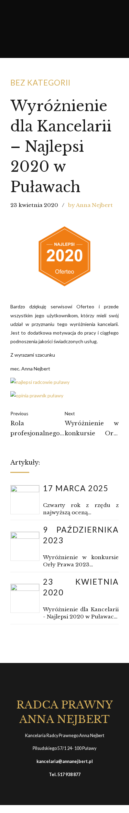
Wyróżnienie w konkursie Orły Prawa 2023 (81, 561)
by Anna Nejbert (90, 205)
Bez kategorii (40, 82)
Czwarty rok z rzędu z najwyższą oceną (81, 509)
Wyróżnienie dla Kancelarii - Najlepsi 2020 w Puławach (81, 613)
